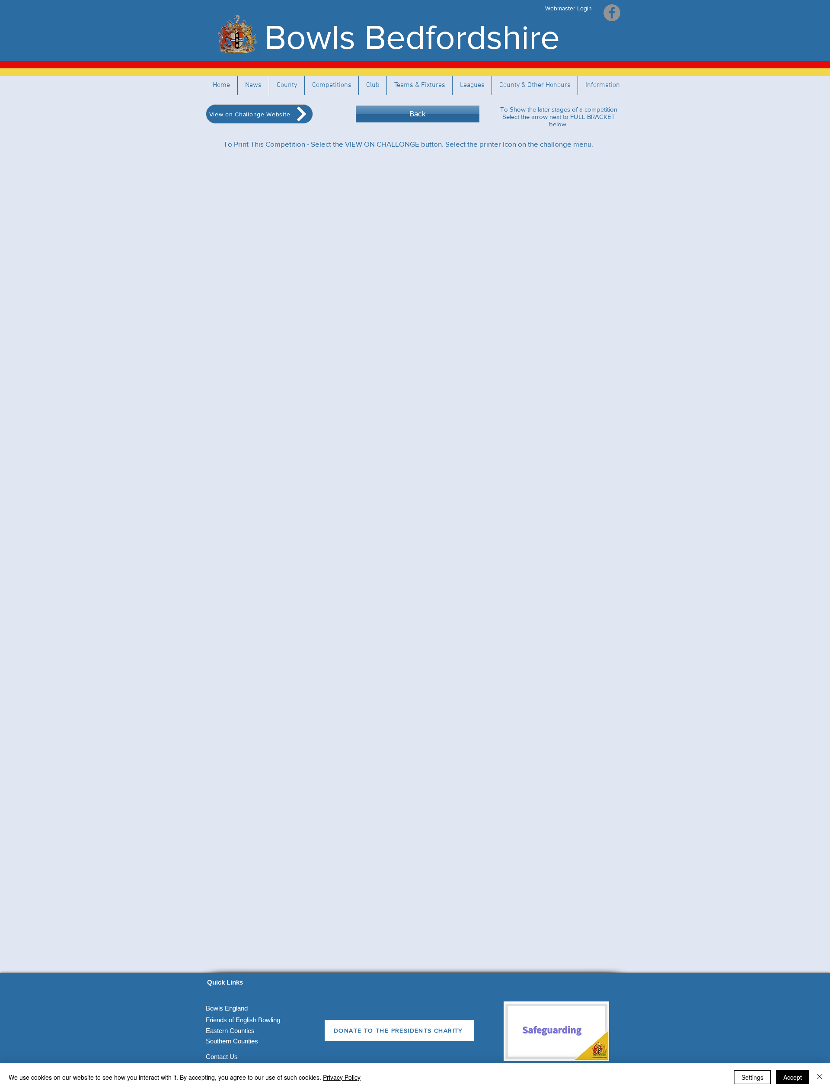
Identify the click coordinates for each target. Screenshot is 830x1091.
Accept (792, 1077)
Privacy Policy (342, 1077)
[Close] (819, 1077)
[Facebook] (611, 12)
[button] (419, 85)
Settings (752, 1077)
